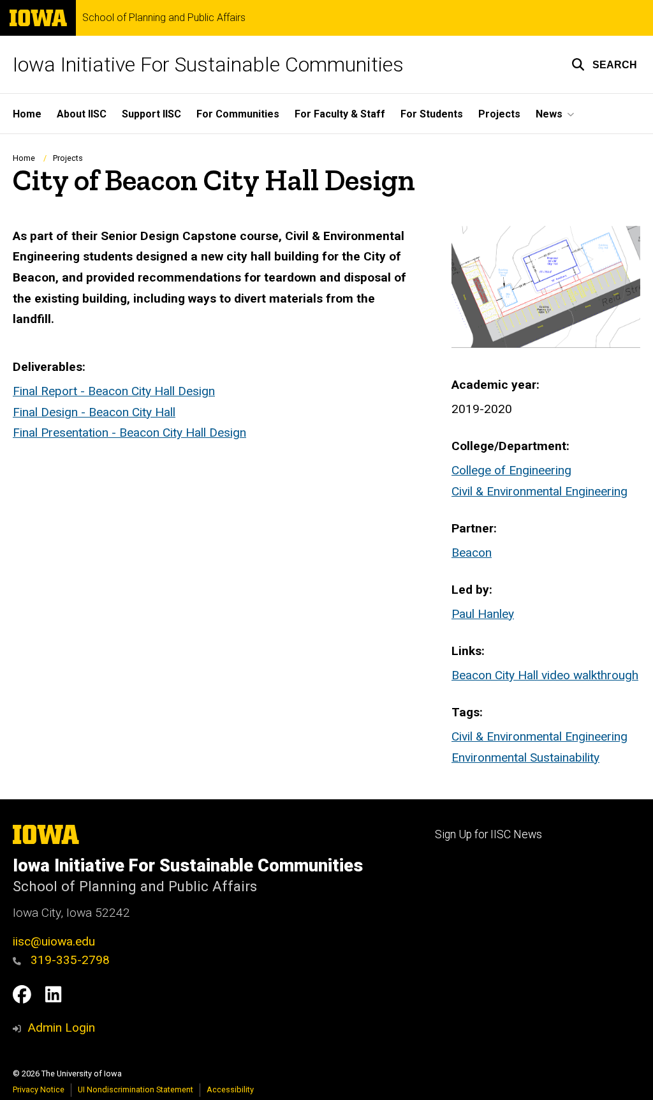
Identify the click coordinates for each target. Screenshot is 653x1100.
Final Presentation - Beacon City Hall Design (129, 432)
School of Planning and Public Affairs (164, 18)
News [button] (549, 114)
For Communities (237, 114)
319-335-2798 (68, 960)
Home (27, 114)
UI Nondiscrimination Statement (135, 1089)
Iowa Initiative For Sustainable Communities (208, 64)
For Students (431, 114)
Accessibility (230, 1089)
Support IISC (151, 114)
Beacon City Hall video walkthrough (544, 675)
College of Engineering (511, 470)
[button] (604, 64)
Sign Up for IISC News (488, 834)
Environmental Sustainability (525, 757)
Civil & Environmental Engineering (539, 491)
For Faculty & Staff (340, 114)
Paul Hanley (482, 614)
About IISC (81, 114)
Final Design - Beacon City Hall (94, 412)
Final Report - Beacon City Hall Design (114, 391)
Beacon (471, 552)
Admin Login (61, 1027)
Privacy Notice (38, 1089)
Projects (499, 114)
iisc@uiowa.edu (54, 941)
